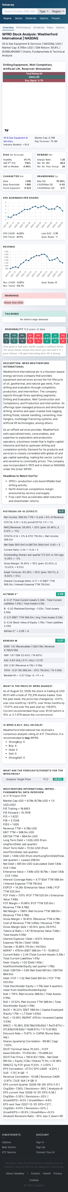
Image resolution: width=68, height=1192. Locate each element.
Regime (7, 18)
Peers (50, 27)
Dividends (31, 18)
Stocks (18, 18)
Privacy (58, 1173)
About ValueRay (15, 1173)
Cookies (34, 1180)
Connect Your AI (45, 1152)
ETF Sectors (9, 1152)
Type (42, 11)
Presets (56, 18)
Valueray (8, 4)
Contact (35, 1173)
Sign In (40, 1142)
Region (57, 11)
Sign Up (40, 1147)
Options (44, 18)
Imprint (47, 1173)
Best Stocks (9, 1147)
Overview (8, 27)
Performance (23, 27)
